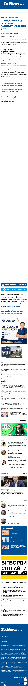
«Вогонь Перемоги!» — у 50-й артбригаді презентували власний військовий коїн (12, 85)
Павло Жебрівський (13, 523)
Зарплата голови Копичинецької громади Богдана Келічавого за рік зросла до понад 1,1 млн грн (14, 610)
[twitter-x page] (19, 678)
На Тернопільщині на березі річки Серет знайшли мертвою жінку (13, 596)
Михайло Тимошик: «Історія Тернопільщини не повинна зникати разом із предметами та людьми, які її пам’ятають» (13, 493)
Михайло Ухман (13, 508)
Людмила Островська (14, 457)
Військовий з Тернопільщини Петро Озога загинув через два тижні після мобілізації (13, 587)
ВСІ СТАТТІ (24, 439)
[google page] (15, 678)
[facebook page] (17, 678)
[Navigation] (25, 10)
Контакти (5, 636)
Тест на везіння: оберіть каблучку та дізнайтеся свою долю (13, 370)
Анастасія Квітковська (14, 448)
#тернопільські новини (15, 313)
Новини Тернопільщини (14, 306)
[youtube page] (21, 678)
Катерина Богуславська (15, 467)
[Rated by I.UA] (23, 683)
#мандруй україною (10, 310)
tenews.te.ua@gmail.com (8, 297)
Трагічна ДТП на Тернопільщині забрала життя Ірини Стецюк (13, 605)
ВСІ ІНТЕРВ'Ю (23, 473)
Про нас (4, 634)
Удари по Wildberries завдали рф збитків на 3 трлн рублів (13, 399)
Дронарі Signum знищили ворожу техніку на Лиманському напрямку (12, 375)
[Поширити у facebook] (17, 40)
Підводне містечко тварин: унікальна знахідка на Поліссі (14, 409)
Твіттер (16, 299)
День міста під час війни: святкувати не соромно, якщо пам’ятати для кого (13, 615)
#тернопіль (4, 313)
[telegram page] (23, 678)
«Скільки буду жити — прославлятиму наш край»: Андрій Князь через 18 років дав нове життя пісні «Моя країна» (14, 393)
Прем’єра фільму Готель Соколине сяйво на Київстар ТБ (12, 380)
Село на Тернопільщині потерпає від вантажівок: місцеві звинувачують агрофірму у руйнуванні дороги (14, 600)
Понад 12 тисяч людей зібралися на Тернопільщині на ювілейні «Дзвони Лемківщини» (18, 413)
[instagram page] (25, 678)
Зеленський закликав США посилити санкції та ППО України (13, 365)
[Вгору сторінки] (25, 679)
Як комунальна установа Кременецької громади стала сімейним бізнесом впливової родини (14, 591)
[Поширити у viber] (23, 40)
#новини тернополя (17, 311)
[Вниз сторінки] (25, 683)
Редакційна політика (8, 639)
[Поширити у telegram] (25, 40)
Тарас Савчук (13, 33)
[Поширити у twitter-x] (20, 40)
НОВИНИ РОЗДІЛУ (22, 553)
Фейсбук (21, 301)
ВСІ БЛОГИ (24, 500)
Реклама (4, 641)
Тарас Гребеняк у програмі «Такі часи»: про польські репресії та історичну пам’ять (12, 404)
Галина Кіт (11, 516)
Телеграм (20, 303)
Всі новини (23, 420)
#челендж (4, 315)
